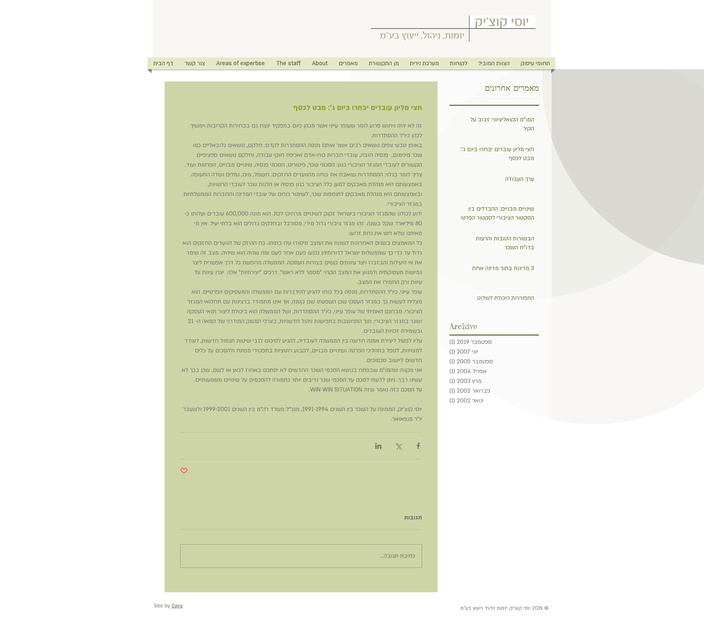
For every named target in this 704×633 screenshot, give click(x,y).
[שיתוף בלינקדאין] (378, 446)
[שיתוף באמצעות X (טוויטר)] (398, 446)
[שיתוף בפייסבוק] (418, 446)
